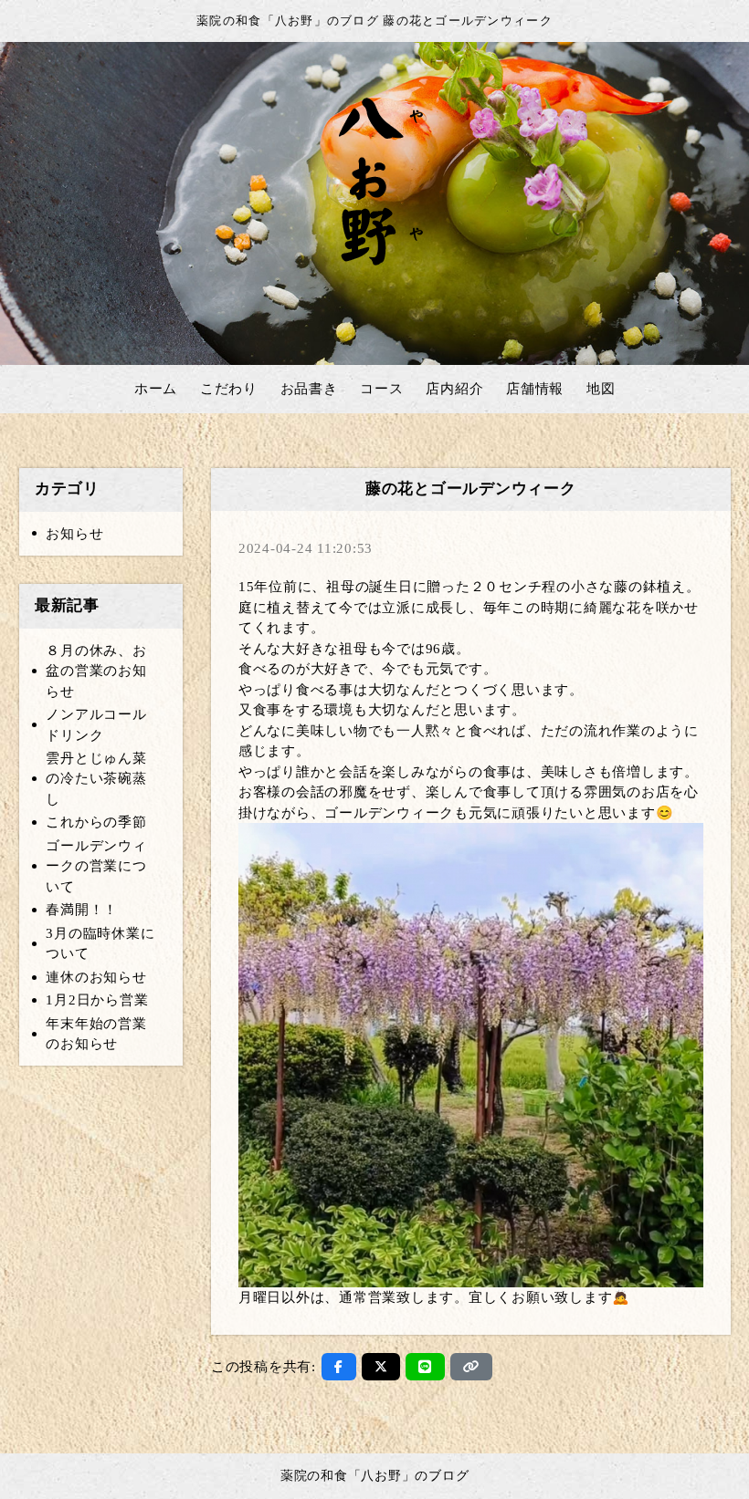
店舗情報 (535, 388)
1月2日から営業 (97, 1000)
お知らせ (74, 533)
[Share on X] (381, 1366)
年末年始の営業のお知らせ (96, 1034)
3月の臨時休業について (100, 944)
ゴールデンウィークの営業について (96, 866)
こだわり (229, 388)
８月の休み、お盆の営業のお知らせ (96, 671)
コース (381, 388)
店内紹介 (454, 388)
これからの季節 (96, 822)
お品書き (309, 388)
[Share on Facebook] (339, 1366)
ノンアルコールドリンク (96, 725)
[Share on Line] (425, 1366)
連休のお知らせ (96, 977)
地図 (601, 388)
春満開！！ (82, 909)
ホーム (155, 388)
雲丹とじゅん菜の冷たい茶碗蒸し (96, 779)
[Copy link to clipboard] (471, 1366)
